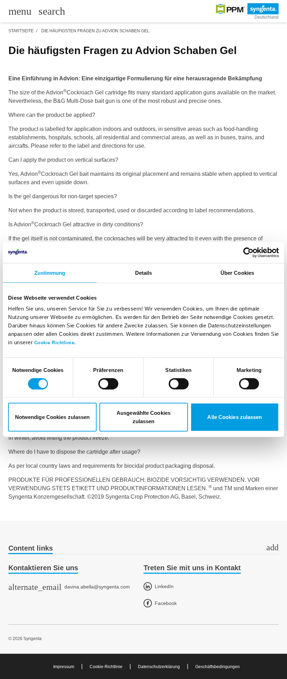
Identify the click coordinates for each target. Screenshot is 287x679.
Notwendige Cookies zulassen (52, 417)
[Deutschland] (247, 8)
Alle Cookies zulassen (234, 417)
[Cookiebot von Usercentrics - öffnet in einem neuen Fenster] (248, 252)
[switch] (108, 383)
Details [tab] (143, 272)
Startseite (21, 30)
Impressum (63, 666)
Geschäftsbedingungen (217, 666)
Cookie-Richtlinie (106, 666)
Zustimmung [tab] (49, 272)
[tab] (143, 548)
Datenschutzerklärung (159, 666)
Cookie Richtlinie (54, 342)
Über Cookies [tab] (237, 272)
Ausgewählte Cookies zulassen (143, 417)
